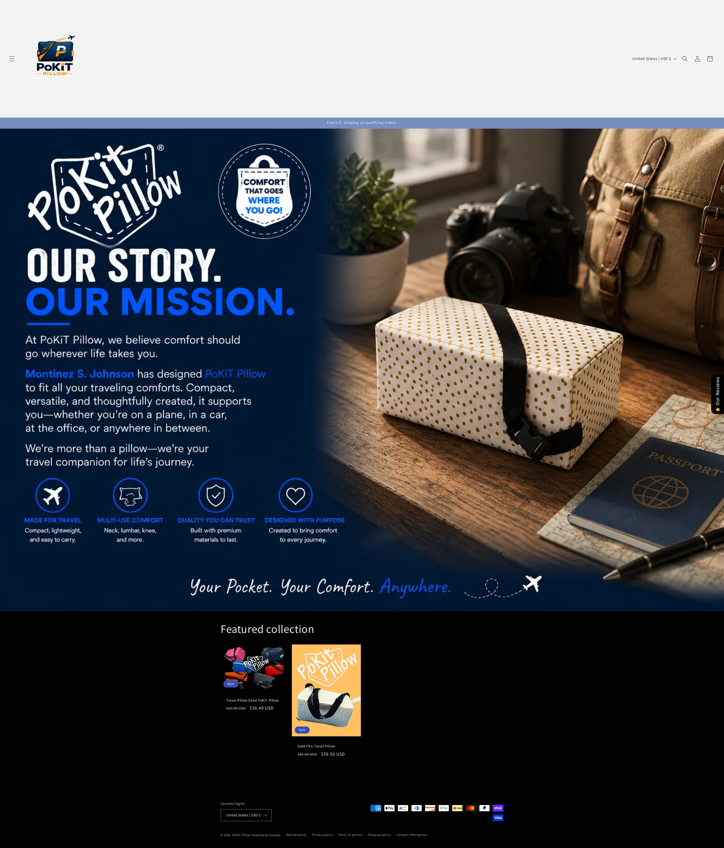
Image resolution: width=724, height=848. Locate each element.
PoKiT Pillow (241, 835)
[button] (12, 59)
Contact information (412, 835)
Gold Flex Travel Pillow (316, 746)
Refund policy (296, 835)
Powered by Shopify (266, 835)
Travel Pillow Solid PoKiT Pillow (252, 700)
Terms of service (350, 835)
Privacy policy (322, 835)
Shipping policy (379, 835)
